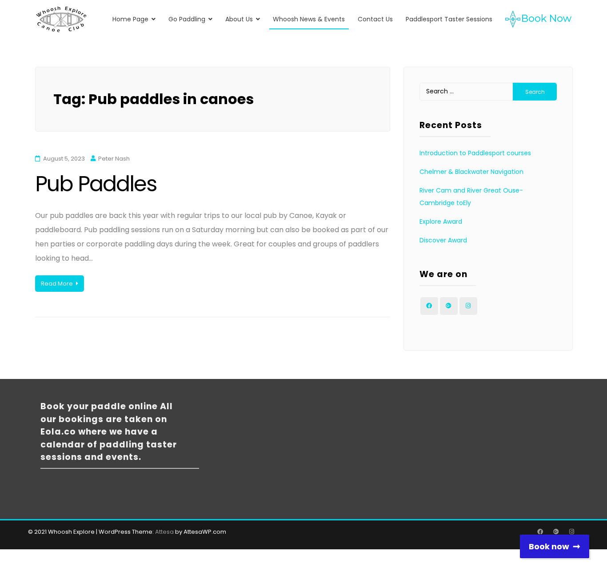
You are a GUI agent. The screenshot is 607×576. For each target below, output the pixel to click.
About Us (239, 19)
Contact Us (375, 19)
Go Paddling (186, 19)
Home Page (130, 19)
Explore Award (440, 221)
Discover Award (443, 240)
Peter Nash (114, 158)
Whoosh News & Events (309, 19)
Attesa (164, 532)
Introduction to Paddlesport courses (475, 153)
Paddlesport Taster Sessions (449, 19)
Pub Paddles (96, 184)
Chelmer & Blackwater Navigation (471, 171)
